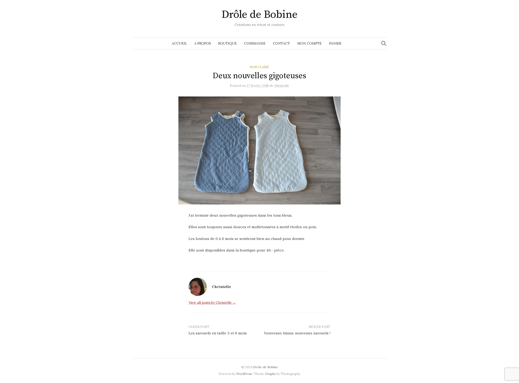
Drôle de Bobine (260, 14)
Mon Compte (309, 43)
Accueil (179, 43)
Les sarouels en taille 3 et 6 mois (218, 333)
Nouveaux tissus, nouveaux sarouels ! (297, 333)
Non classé (259, 67)
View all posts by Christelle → (212, 302)
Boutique (227, 43)
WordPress (244, 374)
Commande (255, 43)
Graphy (270, 374)
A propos (202, 43)
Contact (281, 43)
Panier (335, 43)
